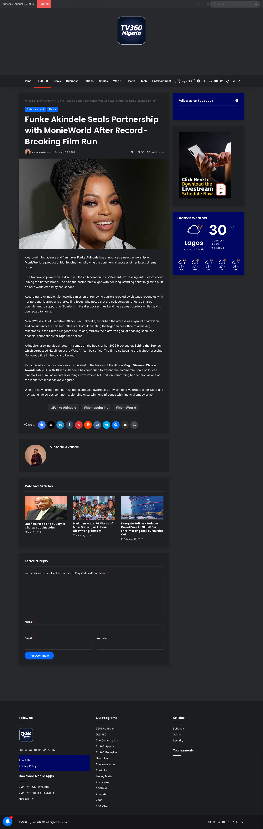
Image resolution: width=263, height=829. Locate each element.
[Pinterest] (79, 425)
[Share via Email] (125, 425)
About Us (24, 760)
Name (29, 621)
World (117, 81)
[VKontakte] (97, 425)
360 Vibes (102, 806)
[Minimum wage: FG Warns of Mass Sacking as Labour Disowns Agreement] (94, 508)
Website (102, 638)
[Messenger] (116, 425)
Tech (144, 81)
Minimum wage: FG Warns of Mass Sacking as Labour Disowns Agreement (93, 527)
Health (131, 81)
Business (72, 81)
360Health (102, 788)
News (57, 81)
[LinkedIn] (60, 425)
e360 (99, 800)
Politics (89, 81)
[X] (51, 425)
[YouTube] (35, 750)
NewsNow (102, 758)
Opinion (177, 734)
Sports (103, 81)
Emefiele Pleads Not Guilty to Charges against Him (45, 525)
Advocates (102, 782)
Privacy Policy (28, 766)
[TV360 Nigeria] (131, 30)
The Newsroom (105, 764)
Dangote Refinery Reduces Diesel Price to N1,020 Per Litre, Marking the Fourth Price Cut (142, 529)
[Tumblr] (69, 425)
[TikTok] (44, 750)
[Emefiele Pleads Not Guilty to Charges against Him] (46, 508)
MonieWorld (127, 407)
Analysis (101, 794)
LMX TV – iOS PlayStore (34, 786)
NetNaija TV (26, 798)
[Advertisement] (131, 61)
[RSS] (53, 750)
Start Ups (102, 770)
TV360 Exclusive (106, 752)
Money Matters (105, 776)
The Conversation (107, 740)
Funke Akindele (64, 407)
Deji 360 (101, 734)
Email (29, 638)
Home (27, 81)
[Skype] (106, 425)
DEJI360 (42, 81)
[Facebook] (42, 425)
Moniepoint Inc (97, 407)
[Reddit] (88, 425)
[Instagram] (39, 750)
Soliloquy (178, 728)
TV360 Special (105, 746)
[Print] (134, 425)
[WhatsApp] (49, 750)
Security (178, 740)
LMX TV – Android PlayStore (36, 792)
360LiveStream (105, 728)
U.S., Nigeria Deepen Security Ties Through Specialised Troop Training (95, 3)
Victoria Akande (41, 152)
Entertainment (161, 81)
